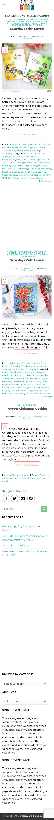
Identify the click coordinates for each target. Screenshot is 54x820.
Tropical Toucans (37, 178)
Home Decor (35, 20)
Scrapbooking (29, 23)
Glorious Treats (15, 163)
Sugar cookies (9, 175)
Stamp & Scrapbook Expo (29, 24)
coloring (6, 375)
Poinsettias (29, 384)
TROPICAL (7, 178)
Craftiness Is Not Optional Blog (16, 478)
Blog (9, 20)
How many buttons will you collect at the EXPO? (24, 553)
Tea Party (46, 175)
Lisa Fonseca (17, 166)
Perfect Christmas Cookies (27, 408)
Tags (15, 394)
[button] (4, 5)
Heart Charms (30, 163)
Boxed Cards (22, 157)
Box (14, 157)
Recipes (30, 21)
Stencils (41, 172)
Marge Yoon (30, 166)
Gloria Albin (19, 378)
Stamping (36, 25)
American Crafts (30, 153)
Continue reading (27, 134)
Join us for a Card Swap (16, 545)
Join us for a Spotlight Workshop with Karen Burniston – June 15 (24, 538)
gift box (41, 160)
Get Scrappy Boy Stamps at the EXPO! (21, 528)
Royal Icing (7, 172)
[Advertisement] (27, 215)
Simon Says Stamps (27, 387)
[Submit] (44, 509)
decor (22, 375)
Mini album (42, 166)
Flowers (32, 160)
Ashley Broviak (9, 372)
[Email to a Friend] (23, 498)
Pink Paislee (21, 169)
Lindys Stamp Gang (31, 381)
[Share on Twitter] (14, 498)
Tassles (37, 175)
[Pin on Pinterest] (31, 498)
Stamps (33, 172)
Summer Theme (25, 175)
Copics (14, 375)
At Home (11, 251)
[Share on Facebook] (6, 498)
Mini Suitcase (8, 169)
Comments (45, 181)
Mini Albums (17, 21)
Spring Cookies (21, 172)
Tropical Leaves (20, 178)
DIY (11, 378)
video (21, 394)
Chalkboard (22, 372)
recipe (48, 169)
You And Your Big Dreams (37, 394)
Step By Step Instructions (14, 391)
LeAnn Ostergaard (32, 38)
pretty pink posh (36, 169)
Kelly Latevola (14, 381)
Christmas (44, 475)
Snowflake (43, 387)
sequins (13, 387)
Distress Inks (22, 160)
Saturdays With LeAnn (27, 28)
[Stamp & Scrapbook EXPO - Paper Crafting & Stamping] (27, 5)
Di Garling (30, 375)
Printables (41, 384)
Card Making (20, 20)
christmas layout (37, 372)
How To (47, 144)
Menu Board (17, 384)
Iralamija (6, 166)
